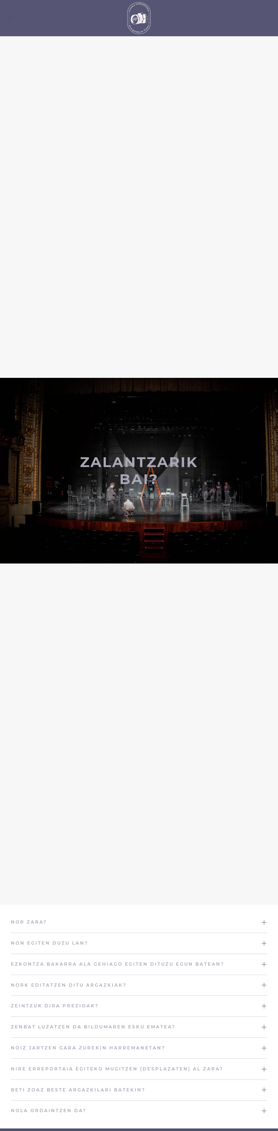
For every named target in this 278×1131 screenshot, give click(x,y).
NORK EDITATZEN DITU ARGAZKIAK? (69, 985)
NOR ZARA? (29, 922)
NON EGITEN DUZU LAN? (49, 943)
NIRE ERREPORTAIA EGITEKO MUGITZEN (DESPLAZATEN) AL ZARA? (117, 1069)
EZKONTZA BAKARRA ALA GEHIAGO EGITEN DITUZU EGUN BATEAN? (117, 964)
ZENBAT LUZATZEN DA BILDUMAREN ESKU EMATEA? (93, 1026)
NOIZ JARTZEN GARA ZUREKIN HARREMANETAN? (88, 1047)
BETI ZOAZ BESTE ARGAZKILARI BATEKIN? (78, 1090)
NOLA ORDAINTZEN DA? (49, 1110)
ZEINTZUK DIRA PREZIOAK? (55, 1005)
